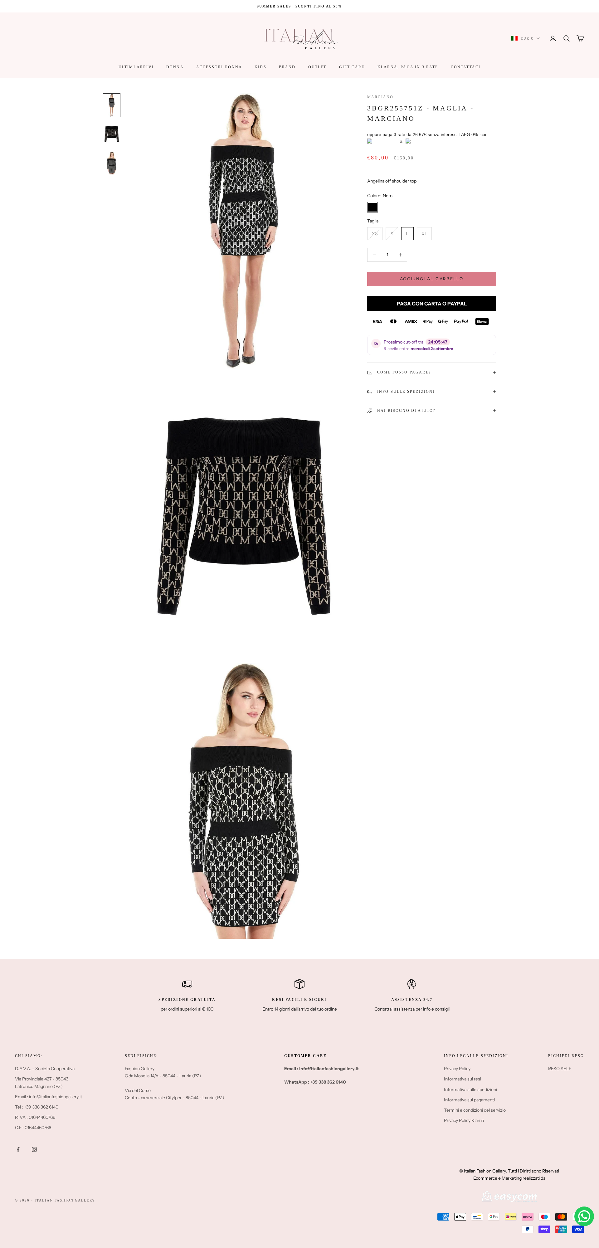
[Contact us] (584, 1216)
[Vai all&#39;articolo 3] (111, 163)
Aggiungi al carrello (431, 278)
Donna (175, 67)
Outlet (317, 67)
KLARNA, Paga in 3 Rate (407, 67)
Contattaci (466, 67)
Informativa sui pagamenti (469, 1100)
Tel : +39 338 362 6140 (36, 1107)
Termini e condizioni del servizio (475, 1110)
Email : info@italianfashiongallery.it (48, 1096)
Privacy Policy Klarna (464, 1120)
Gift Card (352, 67)
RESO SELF (559, 1068)
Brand (287, 67)
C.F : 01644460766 (33, 1127)
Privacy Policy (457, 1068)
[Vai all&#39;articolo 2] (111, 134)
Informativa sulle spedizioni (470, 1089)
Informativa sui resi (462, 1079)
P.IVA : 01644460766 (35, 1117)
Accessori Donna (219, 67)
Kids (260, 67)
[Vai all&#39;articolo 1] (111, 105)
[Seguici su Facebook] (18, 1149)
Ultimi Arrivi (136, 67)
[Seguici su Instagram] (34, 1149)
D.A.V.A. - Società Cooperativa (45, 1068)
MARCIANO (380, 97)
